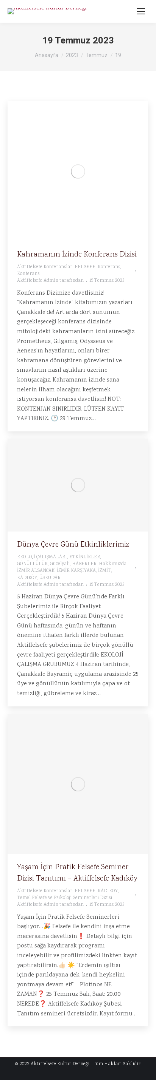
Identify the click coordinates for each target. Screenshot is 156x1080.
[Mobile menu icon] (140, 11)
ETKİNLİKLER (84, 557)
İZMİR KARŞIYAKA (76, 571)
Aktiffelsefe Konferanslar (44, 267)
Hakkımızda (112, 564)
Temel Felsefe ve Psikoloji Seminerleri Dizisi (64, 898)
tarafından (50, 281)
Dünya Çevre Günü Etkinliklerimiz (73, 544)
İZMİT (104, 571)
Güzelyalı (60, 564)
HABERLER (84, 564)
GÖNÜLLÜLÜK (32, 564)
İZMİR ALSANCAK (36, 571)
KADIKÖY (27, 578)
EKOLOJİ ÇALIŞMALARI (42, 557)
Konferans (109, 267)
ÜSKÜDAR (50, 578)
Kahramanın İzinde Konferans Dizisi (77, 254)
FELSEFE (85, 267)
